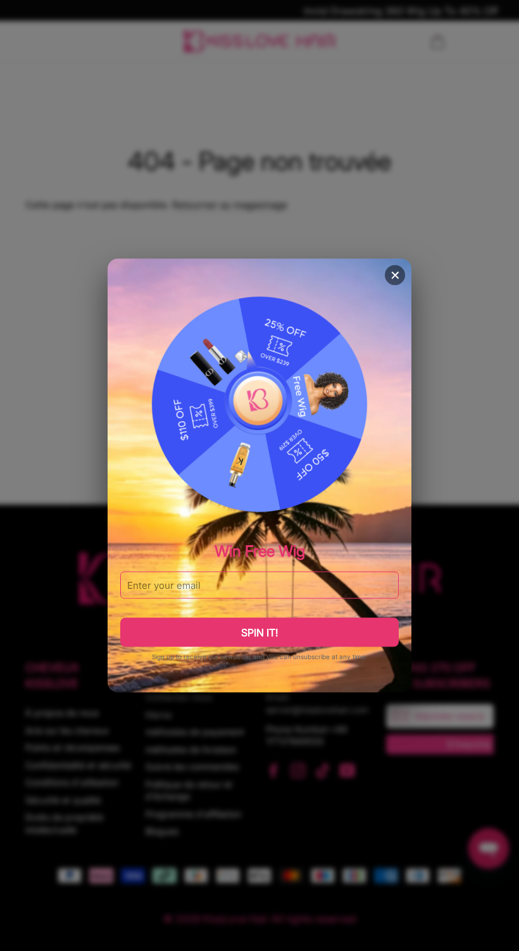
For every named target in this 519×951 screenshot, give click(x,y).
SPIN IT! (259, 632)
